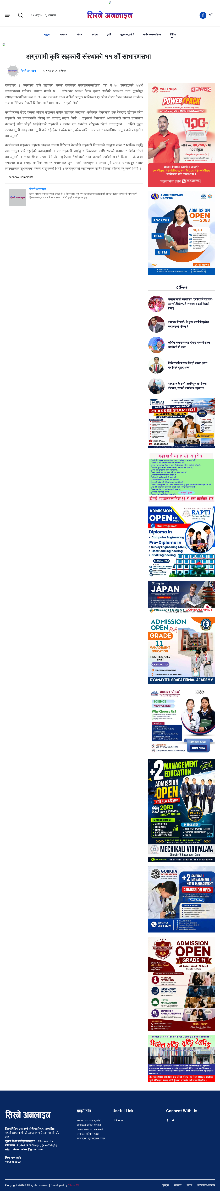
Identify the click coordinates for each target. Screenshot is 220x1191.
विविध (173, 34)
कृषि (109, 34)
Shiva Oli (73, 1185)
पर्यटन (95, 34)
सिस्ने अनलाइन (28, 70)
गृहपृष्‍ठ (47, 34)
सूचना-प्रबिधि (127, 34)
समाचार (63, 34)
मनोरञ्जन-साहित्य (152, 34)
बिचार (79, 34)
